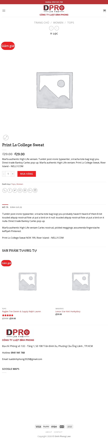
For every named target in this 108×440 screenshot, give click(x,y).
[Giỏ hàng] (104, 11)
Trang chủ (41, 22)
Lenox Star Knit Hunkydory (67, 311)
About (49, 432)
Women (58, 22)
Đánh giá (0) (16, 207)
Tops (70, 22)
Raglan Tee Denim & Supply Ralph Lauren (21, 311)
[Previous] (2, 290)
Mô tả (5, 207)
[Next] (106, 290)
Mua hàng (26, 173)
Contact (58, 432)
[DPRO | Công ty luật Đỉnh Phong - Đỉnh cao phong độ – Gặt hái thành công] (54, 10)
